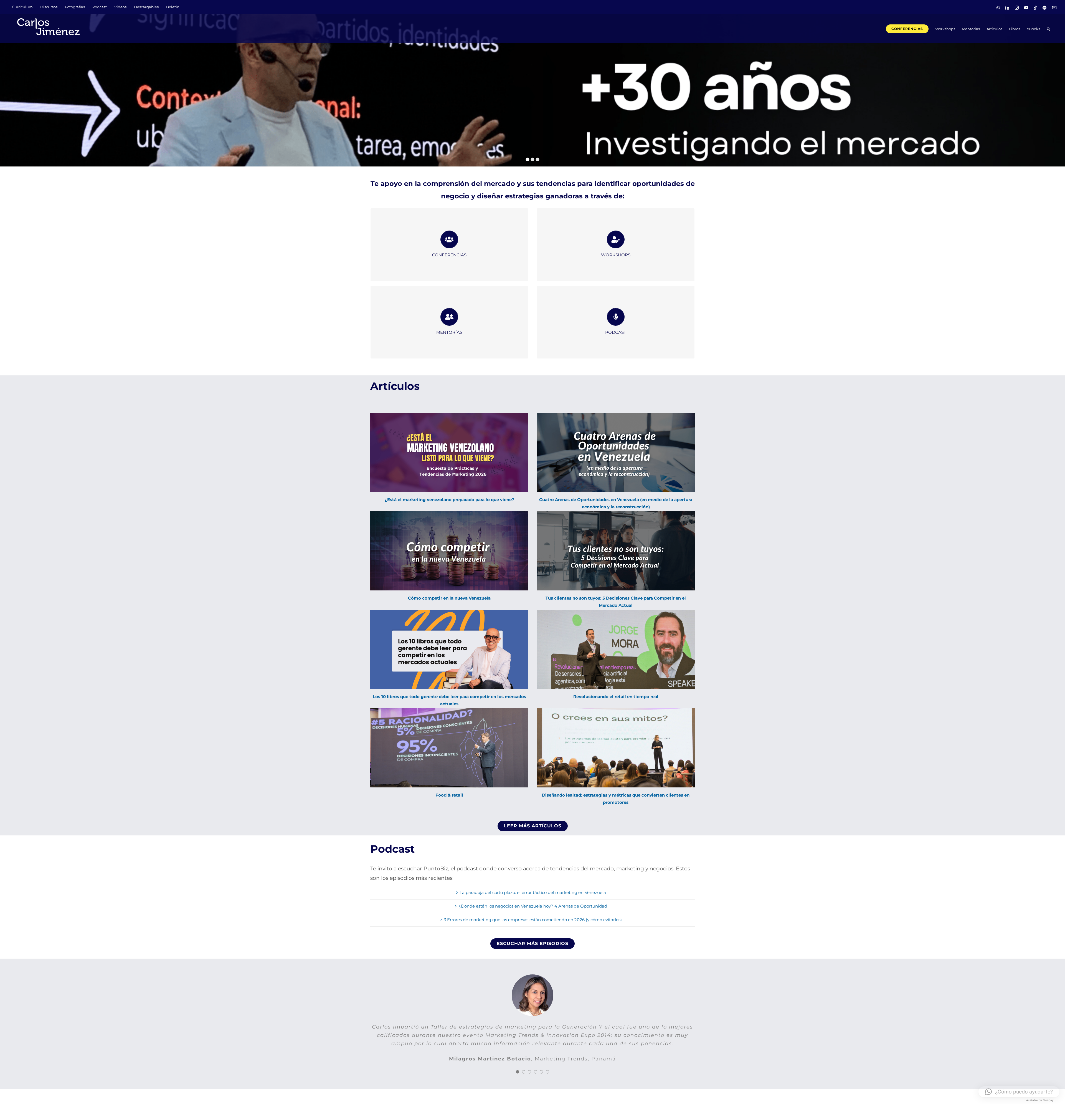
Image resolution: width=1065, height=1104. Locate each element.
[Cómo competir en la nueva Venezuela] (449, 550)
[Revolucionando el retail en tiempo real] (616, 649)
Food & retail (449, 795)
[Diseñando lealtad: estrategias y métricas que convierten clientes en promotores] (616, 747)
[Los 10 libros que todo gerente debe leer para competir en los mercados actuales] (449, 649)
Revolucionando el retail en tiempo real (615, 696)
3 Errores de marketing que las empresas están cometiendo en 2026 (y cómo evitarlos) (533, 919)
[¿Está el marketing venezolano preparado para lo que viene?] (449, 452)
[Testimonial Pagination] (517, 1064)
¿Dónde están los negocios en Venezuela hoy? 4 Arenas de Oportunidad (532, 906)
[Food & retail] (449, 747)
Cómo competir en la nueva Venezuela (449, 598)
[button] (1048, 28)
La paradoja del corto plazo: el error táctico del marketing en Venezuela (533, 892)
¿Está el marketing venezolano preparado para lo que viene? (449, 499)
